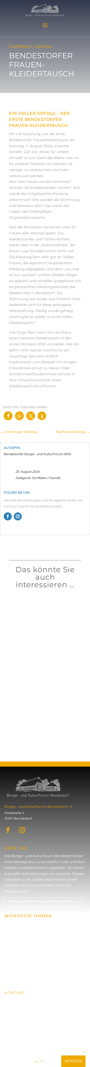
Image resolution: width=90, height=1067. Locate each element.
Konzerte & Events (19, 924)
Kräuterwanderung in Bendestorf (43, 659)
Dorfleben (39, 478)
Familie (54, 478)
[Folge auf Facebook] (8, 516)
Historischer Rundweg (22, 960)
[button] (8, 415)
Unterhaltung (44, 722)
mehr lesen (22, 625)
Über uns (11, 933)
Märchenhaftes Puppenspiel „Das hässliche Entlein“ (42, 714)
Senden (73, 1061)
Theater (29, 722)
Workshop (30, 617)
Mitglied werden (24, 975)
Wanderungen (16, 942)
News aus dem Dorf (20, 951)
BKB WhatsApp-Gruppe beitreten (43, 901)
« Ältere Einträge (23, 751)
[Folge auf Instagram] (18, 516)
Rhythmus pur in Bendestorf (39, 612)
